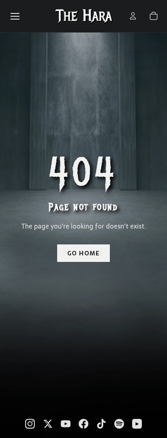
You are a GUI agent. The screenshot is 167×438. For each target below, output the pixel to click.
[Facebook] (83, 424)
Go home (83, 253)
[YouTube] (66, 424)
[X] (48, 424)
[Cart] (153, 16)
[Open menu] (15, 16)
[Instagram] (30, 424)
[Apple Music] (137, 424)
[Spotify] (119, 424)
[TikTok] (101, 424)
